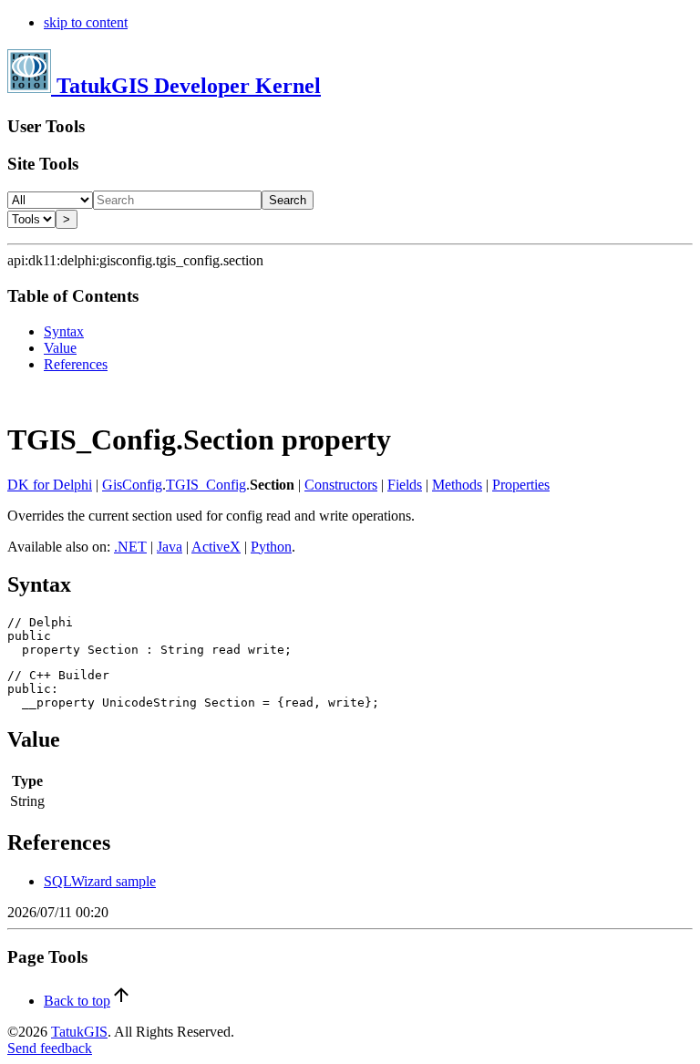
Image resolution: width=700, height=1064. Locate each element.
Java (169, 546)
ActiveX (216, 546)
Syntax (64, 331)
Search (287, 200)
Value (60, 348)
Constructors (340, 484)
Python (271, 546)
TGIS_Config (206, 484)
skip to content (86, 22)
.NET (130, 546)
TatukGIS (79, 1031)
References (76, 364)
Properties (521, 484)
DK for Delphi (49, 484)
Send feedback (49, 1048)
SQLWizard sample (100, 881)
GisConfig (132, 484)
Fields (404, 484)
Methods (457, 484)
